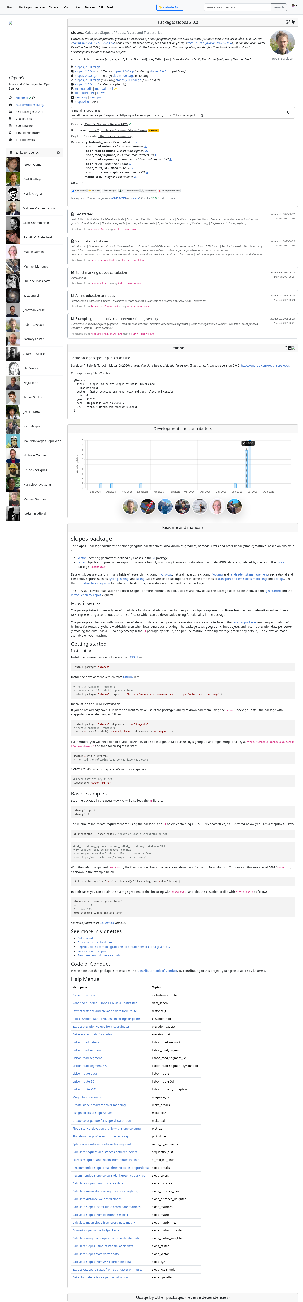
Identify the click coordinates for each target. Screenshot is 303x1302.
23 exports (150, 190)
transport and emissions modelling (242, 579)
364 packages (25, 112)
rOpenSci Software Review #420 (106, 124)
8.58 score (80, 190)
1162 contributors (28, 133)
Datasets (55, 7)
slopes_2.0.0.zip (86, 71)
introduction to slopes (86, 595)
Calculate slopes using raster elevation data (103, 1246)
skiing (140, 579)
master (134, 198)
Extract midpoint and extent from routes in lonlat (106, 1160)
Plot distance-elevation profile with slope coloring (107, 1128)
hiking (124, 579)
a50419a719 (118, 198)
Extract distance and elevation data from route (105, 1011)
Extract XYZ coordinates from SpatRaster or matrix (107, 1269)
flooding (217, 574)
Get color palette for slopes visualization (100, 1277)
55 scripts (111, 190)
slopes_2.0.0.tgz (86, 76)
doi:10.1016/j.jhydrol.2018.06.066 (209, 43)
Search (278, 7)
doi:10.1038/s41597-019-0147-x (93, 43)
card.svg (81, 97)
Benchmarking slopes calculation (100, 955)
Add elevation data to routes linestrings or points (107, 1019)
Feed (109, 7)
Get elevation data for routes (92, 1034)
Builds (11, 7)
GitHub (128, 677)
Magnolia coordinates (88, 1097)
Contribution (73, 7)
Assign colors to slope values (92, 1113)
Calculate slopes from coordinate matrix (100, 1215)
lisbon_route (93, 164)
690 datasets (24, 126)
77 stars (95, 190)
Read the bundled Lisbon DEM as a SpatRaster (105, 1003)
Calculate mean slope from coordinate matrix (104, 1222)
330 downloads (130, 190)
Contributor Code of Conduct (157, 971)
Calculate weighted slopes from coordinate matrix (107, 1238)
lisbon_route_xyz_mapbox (103, 172)
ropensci (22, 98)
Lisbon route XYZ (84, 1089)
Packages (25, 7)
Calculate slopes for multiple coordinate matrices (107, 1207)
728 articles (24, 119)
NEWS (101, 93)
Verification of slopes (92, 951)
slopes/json (83, 102)
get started (273, 591)
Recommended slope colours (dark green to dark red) (109, 1175)
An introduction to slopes (95, 942)
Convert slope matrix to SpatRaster (97, 1230)
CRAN (134, 657)
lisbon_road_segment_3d (102, 155)
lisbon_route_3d (96, 168)
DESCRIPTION (84, 93)
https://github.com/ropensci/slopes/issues (118, 130)
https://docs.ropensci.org (115, 136)
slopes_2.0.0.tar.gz (87, 67)
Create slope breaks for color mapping (99, 1105)
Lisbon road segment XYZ (90, 1066)
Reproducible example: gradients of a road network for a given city (124, 947)
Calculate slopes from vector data (96, 1254)
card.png (96, 97)
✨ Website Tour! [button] (170, 7)
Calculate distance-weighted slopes (97, 1199)
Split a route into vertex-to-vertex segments (103, 1144)
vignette (93, 583)
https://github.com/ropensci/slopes (265, 365)
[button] (58, 153)
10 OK (155, 198)
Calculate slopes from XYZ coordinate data (102, 1262)
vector (82, 558)
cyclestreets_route (97, 142)
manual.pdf (83, 89)
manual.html (104, 89)
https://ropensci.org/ (30, 105)
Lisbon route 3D (83, 1081)
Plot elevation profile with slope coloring (100, 1136)
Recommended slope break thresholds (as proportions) (111, 1168)
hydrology (165, 574)
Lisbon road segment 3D (89, 1058)
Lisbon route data (85, 1074)
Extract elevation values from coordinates (101, 1026)
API (101, 7)
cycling (113, 579)
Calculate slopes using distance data (98, 1183)
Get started (107, 923)
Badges (90, 7)
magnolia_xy (93, 177)
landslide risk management (249, 574)
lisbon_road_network (99, 146)
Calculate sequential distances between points (105, 1152)
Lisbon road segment (87, 1050)
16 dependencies (170, 190)
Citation (177, 348)
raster (82, 562)
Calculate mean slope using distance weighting (105, 1191)
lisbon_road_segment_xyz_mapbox (109, 159)
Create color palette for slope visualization (102, 1121)
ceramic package (244, 622)
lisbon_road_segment (100, 151)
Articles (40, 7)
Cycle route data (84, 995)
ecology (279, 579)
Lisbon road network (87, 1042)
